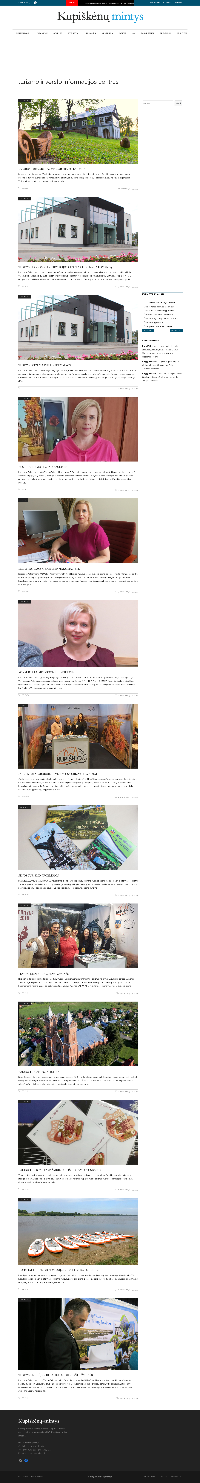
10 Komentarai (123, 1290)
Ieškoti (178, 103)
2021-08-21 (24, 388)
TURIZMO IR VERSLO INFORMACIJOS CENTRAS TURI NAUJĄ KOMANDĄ (65, 267)
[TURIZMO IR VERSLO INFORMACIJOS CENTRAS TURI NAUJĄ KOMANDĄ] (78, 229)
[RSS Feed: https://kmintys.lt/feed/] (20, 1460)
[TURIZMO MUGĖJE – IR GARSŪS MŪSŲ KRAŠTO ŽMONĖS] (78, 1334)
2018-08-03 (24, 1189)
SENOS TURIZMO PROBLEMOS (38, 875)
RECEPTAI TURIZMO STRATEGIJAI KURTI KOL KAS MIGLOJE (58, 1270)
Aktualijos (25, 100)
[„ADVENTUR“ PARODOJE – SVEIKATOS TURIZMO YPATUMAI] (78, 736)
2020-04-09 (25, 695)
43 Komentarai (123, 695)
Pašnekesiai (37, 1477)
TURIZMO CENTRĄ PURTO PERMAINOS (44, 365)
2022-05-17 (24, 188)
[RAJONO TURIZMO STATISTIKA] (78, 1034)
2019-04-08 (24, 894)
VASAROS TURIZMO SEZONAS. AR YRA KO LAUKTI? (51, 169)
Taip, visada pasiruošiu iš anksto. (160, 307)
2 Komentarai (123, 1091)
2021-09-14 (24, 286)
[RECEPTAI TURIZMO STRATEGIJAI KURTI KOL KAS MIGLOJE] (78, 1231)
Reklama (167, 3)
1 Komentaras (123, 188)
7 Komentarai (123, 490)
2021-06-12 (24, 489)
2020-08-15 (24, 591)
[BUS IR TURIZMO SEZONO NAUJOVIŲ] (78, 429)
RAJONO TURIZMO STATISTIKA (38, 1071)
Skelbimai (23, 1477)
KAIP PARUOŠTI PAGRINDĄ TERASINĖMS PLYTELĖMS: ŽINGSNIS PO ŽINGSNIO (88, 3)
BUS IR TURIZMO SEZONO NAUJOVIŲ (42, 467)
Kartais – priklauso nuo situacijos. (160, 315)
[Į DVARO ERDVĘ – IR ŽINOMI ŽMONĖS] (78, 935)
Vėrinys (23, 500)
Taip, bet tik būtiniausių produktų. (160, 311)
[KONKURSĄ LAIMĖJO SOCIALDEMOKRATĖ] (78, 633)
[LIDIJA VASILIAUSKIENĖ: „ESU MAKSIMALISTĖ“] (78, 530)
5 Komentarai (123, 287)
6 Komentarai (123, 1189)
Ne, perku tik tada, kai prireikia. (159, 326)
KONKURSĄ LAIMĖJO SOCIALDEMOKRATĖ (46, 672)
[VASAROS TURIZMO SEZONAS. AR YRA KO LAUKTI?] (78, 131)
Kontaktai (178, 3)
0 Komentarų (123, 993)
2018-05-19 (24, 1289)
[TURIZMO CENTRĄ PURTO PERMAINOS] (78, 327)
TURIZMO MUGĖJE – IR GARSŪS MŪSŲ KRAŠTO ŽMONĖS (55, 1375)
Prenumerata (154, 3)
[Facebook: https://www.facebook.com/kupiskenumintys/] (35, 2)
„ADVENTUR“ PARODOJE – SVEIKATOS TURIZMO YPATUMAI (57, 774)
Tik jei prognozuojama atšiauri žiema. (162, 318)
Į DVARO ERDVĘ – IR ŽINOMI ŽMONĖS (43, 973)
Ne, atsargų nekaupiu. (155, 322)
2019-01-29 (24, 993)
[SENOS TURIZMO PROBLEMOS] (78, 837)
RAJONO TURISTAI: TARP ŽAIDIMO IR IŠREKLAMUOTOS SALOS (59, 1170)
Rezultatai (176, 330)
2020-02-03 (25, 796)
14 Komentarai (123, 388)
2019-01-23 (24, 1091)
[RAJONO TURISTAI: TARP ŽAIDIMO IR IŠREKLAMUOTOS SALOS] (78, 1132)
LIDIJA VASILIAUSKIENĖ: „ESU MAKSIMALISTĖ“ (49, 568)
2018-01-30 (24, 1398)
